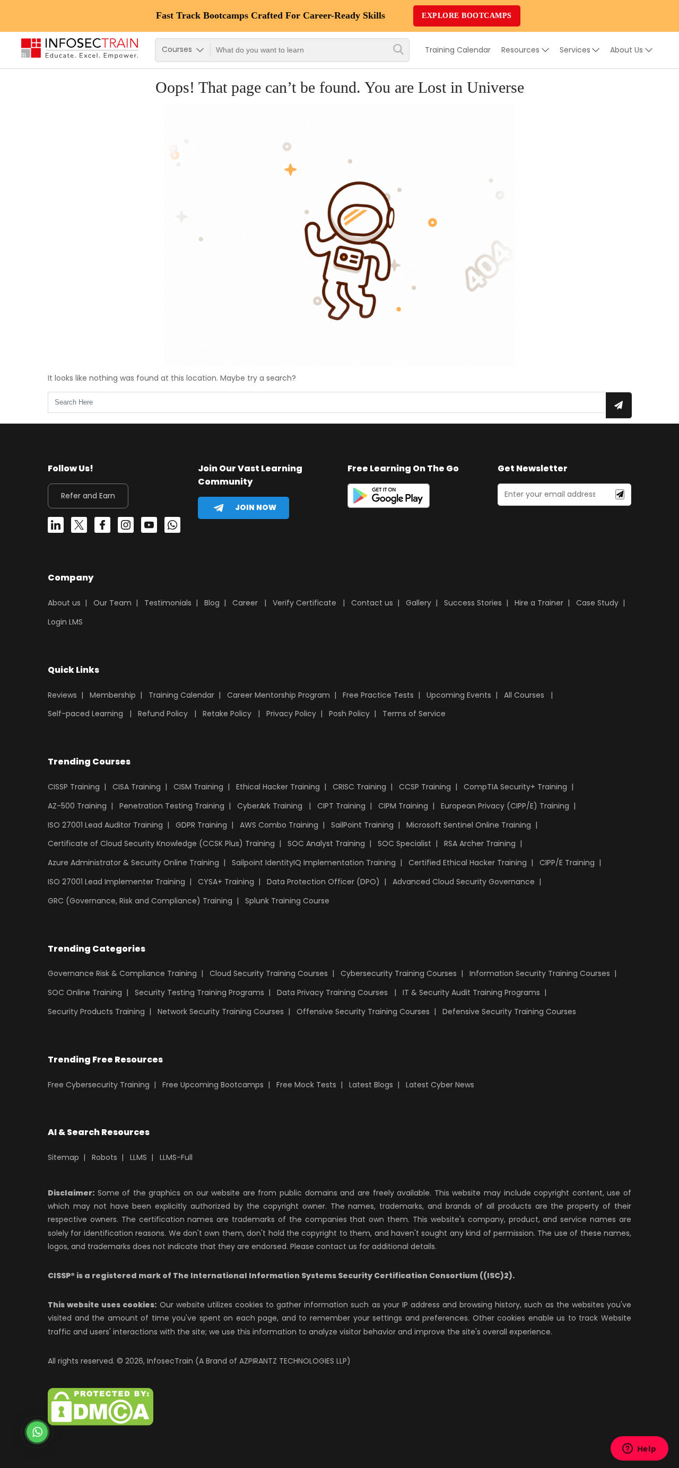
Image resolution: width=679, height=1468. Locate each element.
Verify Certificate (305, 602)
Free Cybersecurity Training (99, 1084)
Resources (520, 50)
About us (64, 602)
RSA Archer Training (480, 843)
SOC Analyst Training (326, 843)
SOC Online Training (85, 992)
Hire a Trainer (539, 602)
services (575, 50)
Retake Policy (227, 713)
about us (626, 50)
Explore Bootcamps (467, 16)
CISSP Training (74, 786)
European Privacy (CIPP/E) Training (505, 806)
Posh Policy (349, 713)
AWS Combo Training (279, 825)
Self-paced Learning (85, 713)
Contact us (372, 602)
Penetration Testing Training (171, 806)
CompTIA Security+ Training (515, 786)
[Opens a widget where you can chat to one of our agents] (639, 1449)
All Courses (524, 695)
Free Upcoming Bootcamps (213, 1084)
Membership (113, 695)
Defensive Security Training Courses (509, 1011)
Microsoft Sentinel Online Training (468, 825)
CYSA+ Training (226, 881)
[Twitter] (79, 527)
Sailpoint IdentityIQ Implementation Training (314, 862)
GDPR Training (201, 825)
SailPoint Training (362, 825)
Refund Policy (163, 713)
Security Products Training (96, 1011)
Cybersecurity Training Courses (399, 973)
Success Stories (473, 602)
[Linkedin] (56, 527)
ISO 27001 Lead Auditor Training (105, 825)
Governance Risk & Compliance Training (122, 973)
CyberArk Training (269, 806)
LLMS (138, 1157)
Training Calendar (458, 50)
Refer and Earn (88, 495)
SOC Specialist (404, 843)
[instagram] (126, 527)
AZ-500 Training (77, 806)
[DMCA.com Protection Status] (100, 1423)
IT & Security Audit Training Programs (471, 992)
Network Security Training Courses (221, 1011)
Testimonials (167, 602)
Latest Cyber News (440, 1084)
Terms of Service (414, 713)
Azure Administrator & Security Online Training (133, 862)
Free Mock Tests (306, 1084)
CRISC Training (359, 786)
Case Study (597, 602)
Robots (104, 1157)
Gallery (418, 602)
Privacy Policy (291, 713)
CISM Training (198, 786)
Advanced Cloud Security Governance (464, 881)
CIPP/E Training (567, 862)
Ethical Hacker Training (278, 786)
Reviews (62, 695)
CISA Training (136, 786)
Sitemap (63, 1157)
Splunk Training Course (287, 900)
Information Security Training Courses (539, 973)
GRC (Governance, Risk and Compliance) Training (140, 900)
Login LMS (65, 622)
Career (245, 602)
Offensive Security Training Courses (363, 1011)
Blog (212, 602)
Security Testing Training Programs (199, 992)
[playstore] (388, 498)
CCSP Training (425, 786)
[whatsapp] (172, 527)
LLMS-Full (176, 1157)
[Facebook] (102, 527)
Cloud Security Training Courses (269, 973)
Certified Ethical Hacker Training (467, 862)
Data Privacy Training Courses (332, 992)
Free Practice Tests (378, 695)
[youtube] (149, 527)
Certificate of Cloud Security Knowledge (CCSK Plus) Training (161, 843)
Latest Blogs (371, 1084)
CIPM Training (403, 806)
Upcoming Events (458, 695)
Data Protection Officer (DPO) (323, 881)
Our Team (112, 602)
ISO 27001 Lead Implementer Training (116, 881)
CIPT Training (341, 806)
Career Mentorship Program (278, 695)
